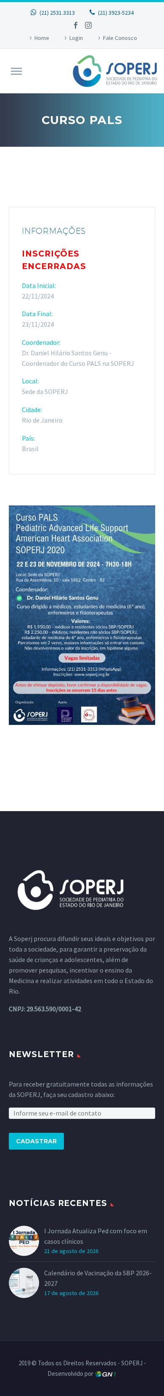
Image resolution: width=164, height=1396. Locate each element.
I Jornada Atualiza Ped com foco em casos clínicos (95, 1236)
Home (41, 38)
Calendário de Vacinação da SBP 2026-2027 (98, 1278)
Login (76, 38)
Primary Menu (16, 71)
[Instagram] (88, 25)
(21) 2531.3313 (57, 12)
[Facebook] (75, 25)
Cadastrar (36, 1141)
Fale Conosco (120, 38)
